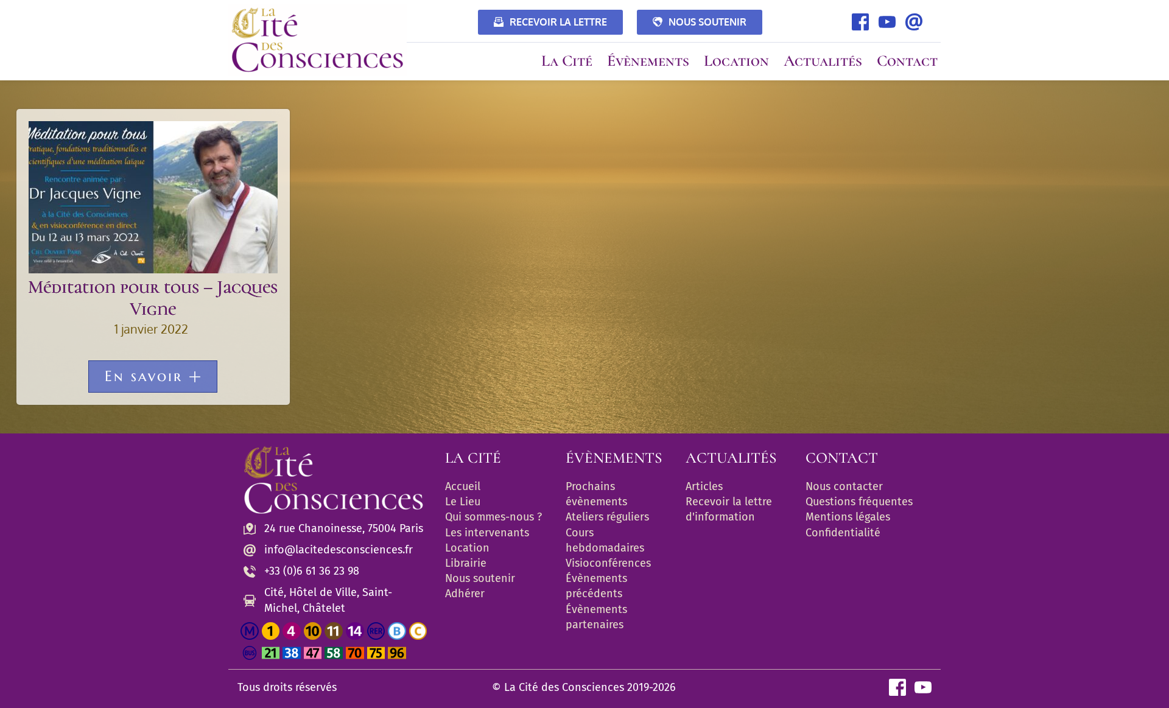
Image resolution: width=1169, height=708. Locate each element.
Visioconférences (608, 563)
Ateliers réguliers (607, 517)
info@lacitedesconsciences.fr (338, 549)
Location (467, 548)
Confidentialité (843, 532)
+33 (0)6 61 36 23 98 (311, 571)
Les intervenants (487, 532)
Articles (704, 486)
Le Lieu (462, 501)
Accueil (462, 486)
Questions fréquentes (859, 501)
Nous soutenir (480, 578)
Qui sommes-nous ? (493, 517)
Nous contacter (844, 486)
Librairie (465, 563)
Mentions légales (848, 517)
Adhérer (465, 593)
